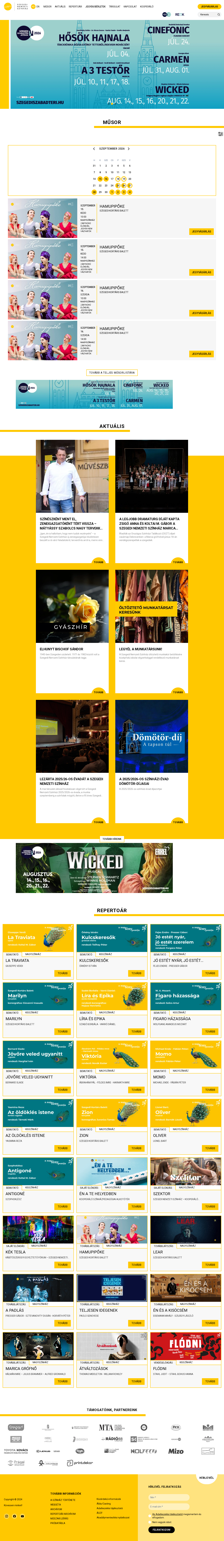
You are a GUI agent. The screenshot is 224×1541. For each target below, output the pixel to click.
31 (94, 165)
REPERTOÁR (75, 6)
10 (112, 172)
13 (129, 172)
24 (112, 185)
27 (129, 185)
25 (118, 185)
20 (129, 179)
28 (94, 192)
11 (118, 172)
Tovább (63, 973)
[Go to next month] (129, 149)
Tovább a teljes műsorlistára (112, 372)
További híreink (112, 839)
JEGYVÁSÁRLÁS (209, 6)
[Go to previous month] (95, 149)
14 (94, 179)
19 (124, 179)
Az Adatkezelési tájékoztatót (167, 1514)
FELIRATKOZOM (161, 1529)
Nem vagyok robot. (162, 1522)
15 (100, 179)
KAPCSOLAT (130, 6)
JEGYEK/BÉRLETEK (95, 6)
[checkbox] (149, 1516)
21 (94, 185)
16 (106, 179)
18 (118, 179)
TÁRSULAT (114, 6)
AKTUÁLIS (60, 6)
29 (100, 192)
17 (112, 179)
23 (106, 185)
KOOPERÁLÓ (147, 6)
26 (124, 185)
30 (106, 192)
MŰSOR (47, 6)
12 (124, 172)
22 (100, 185)
